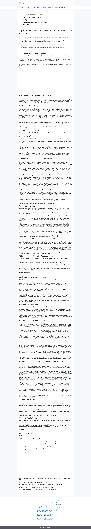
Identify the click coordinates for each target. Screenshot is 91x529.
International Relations (38, 7)
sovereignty (34, 123)
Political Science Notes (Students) (60, 7)
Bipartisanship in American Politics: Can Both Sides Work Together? (44, 521)
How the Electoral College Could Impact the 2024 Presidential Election (45, 511)
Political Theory (20, 7)
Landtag (65, 377)
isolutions (51, 527)
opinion (30, 60)
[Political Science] (23, 3)
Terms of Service (59, 504)
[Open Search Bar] (72, 7)
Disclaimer (58, 507)
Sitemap (57, 509)
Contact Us (58, 510)
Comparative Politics (28, 7)
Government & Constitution (48, 7)
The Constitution (22, 55)
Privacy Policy (58, 505)
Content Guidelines (60, 502)
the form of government (35, 59)
